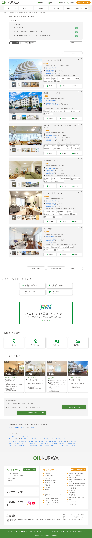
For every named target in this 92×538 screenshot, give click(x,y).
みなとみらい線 (49, 137)
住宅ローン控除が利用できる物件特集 (77, 480)
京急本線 (48, 70)
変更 (76, 28)
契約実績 (10, 480)
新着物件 (47, 489)
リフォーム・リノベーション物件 (53, 495)
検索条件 (62, 2)
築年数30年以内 (52, 441)
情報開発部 (13, 519)
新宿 (50, 519)
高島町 (54, 139)
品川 (26, 519)
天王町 (52, 172)
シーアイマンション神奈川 (52, 60)
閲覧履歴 (72, 2)
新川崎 (23, 427)
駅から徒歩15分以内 (49, 438)
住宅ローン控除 (13, 445)
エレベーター (54, 443)
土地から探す (48, 487)
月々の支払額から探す (50, 480)
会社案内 (17, 531)
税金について (66, 519)
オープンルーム (49, 492)
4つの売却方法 (12, 478)
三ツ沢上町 (56, 104)
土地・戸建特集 (73, 477)
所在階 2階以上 (33, 443)
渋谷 (33, 519)
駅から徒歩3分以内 (13, 438)
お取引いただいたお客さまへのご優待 (76, 8)
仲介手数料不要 (71, 443)
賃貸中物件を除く (49, 445)
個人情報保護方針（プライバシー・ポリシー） (38, 531)
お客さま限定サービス (78, 517)
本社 (8, 519)
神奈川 (52, 70)
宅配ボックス (62, 443)
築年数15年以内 (23, 441)
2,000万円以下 (72, 492)
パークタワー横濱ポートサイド (53, 193)
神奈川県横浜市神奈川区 (51, 68)
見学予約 (51, 85)
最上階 (46, 443)
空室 (41, 445)
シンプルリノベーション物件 (52, 502)
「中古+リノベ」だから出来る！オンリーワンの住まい (77, 474)
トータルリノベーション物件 (52, 505)
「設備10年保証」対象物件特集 (77, 483)
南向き (11, 443)
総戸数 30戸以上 (34, 445)
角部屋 (41, 443)
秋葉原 (29, 519)
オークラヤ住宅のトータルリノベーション (65, 445)
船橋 (15, 521)
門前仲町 (41, 519)
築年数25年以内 (43, 441)
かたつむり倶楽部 (77, 519)
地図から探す (48, 478)
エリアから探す (49, 475)
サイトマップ (10, 531)
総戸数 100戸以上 (23, 445)
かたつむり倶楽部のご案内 (52, 498)
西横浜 (52, 170)
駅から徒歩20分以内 (61, 438)
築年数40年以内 (72, 441)
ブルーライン (49, 104)
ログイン (84, 2)
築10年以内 (72, 490)
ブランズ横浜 (47, 229)
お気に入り (43, 2)
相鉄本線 (48, 170)
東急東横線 (48, 73)
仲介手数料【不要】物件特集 (76, 485)
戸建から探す (48, 485)
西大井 (11, 427)
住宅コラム (66, 515)
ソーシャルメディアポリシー (77, 531)
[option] (25, 70)
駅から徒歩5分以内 (25, 438)
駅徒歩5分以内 (72, 495)
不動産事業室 (20, 519)
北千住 (46, 519)
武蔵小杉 (17, 427)
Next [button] (40, 69)
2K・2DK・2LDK (13, 436)
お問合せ (64, 85)
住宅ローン (66, 517)
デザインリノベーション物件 (52, 500)
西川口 (11, 521)
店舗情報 (41, 8)
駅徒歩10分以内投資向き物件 (76, 497)
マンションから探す (50, 482)
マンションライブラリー (78, 515)
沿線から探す (48, 473)
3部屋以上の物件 (73, 488)
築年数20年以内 (33, 441)
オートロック (24, 443)
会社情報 (56, 8)
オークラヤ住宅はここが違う (15, 475)
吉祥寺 (54, 519)
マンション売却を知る (13, 473)
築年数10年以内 (13, 441)
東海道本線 (48, 71)
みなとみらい (57, 137)
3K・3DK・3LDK (24, 436)
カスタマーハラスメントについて (60, 531)
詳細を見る (76, 85)
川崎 (8, 521)
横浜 (53, 71)
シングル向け (72, 501)
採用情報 (23, 531)
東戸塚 (32, 427)
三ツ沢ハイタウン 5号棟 (51, 93)
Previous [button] (10, 69)
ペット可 (17, 443)
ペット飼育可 (72, 504)
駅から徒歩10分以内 (37, 438)
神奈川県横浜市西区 (50, 100)
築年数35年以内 (62, 441)
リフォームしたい (15, 491)
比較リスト (53, 2)
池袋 (37, 519)
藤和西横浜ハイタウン (50, 160)
